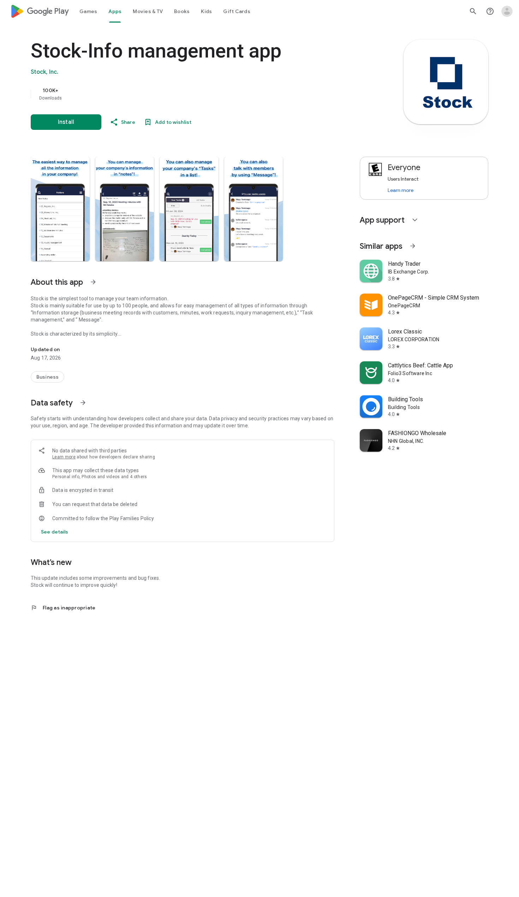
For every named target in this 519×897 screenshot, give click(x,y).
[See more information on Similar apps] (412, 245)
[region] (172, 94)
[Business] (47, 377)
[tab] (88, 11)
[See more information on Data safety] (82, 402)
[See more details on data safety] (54, 531)
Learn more (64, 456)
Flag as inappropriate (63, 607)
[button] (60, 209)
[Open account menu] (507, 11)
